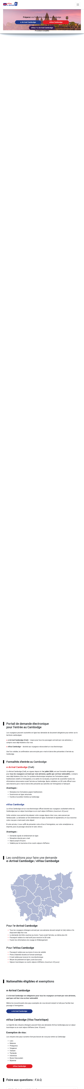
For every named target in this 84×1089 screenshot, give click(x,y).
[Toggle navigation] (78, 5)
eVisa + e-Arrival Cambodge (42, 28)
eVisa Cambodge (55, 22)
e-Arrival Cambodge (28, 22)
